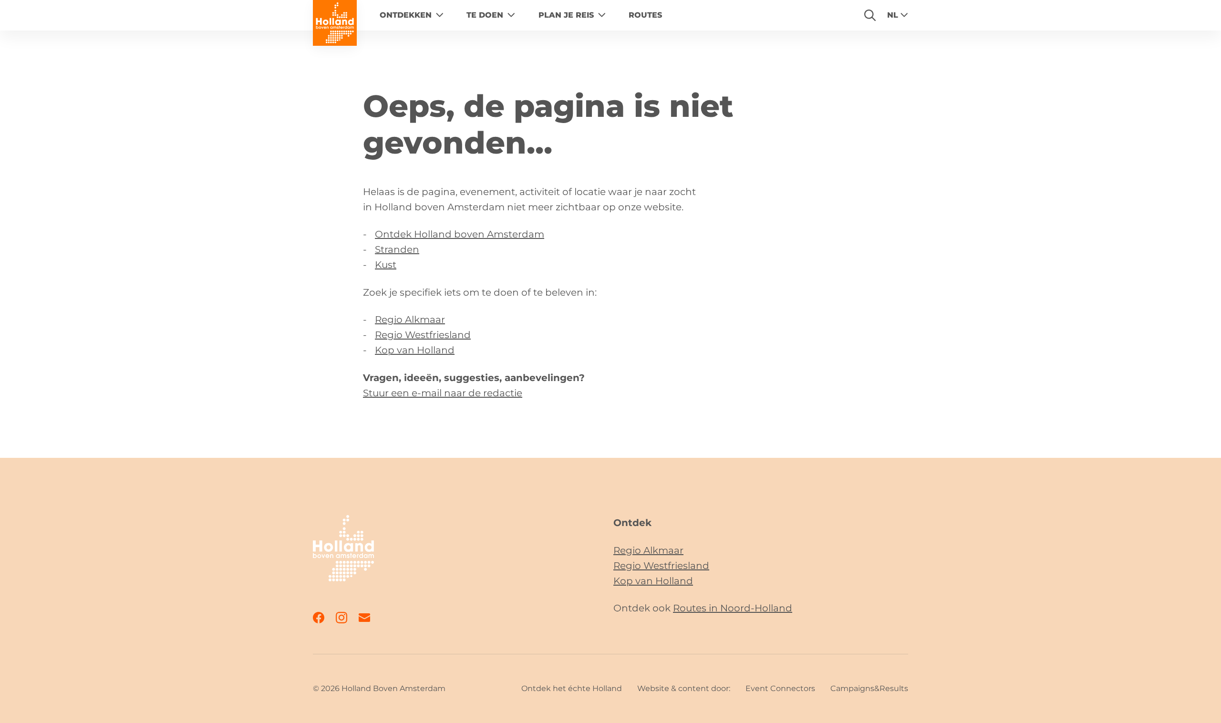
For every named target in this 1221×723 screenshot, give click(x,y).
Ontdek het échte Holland (571, 688)
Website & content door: (683, 688)
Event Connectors (780, 688)
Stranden (397, 249)
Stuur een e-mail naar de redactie (442, 393)
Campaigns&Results (869, 688)
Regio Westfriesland (423, 335)
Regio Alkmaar (410, 319)
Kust (385, 264)
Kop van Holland (415, 350)
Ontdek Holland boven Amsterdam (459, 234)
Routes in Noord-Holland (732, 608)
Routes (645, 15)
